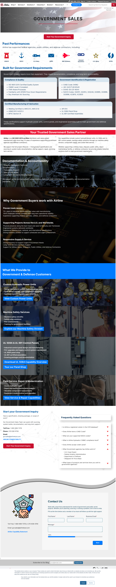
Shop (13, 5)
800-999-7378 (75, 1)
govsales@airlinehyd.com (12, 436)
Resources (59, 5)
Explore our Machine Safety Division (24, 328)
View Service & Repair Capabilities (22, 397)
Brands (49, 5)
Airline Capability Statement (17, 532)
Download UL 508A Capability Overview (26, 362)
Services (21, 5)
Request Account (103, 1)
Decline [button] (91, 583)
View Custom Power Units (18, 298)
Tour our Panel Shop (15, 367)
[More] (67, 5)
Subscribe (78, 563)
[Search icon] (113, 5)
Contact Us (76, 5)
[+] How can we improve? (108, 9)
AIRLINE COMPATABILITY (12, 439)
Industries (40, 5)
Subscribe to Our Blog (41, 563)
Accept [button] (83, 583)
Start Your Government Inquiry (59, 37)
